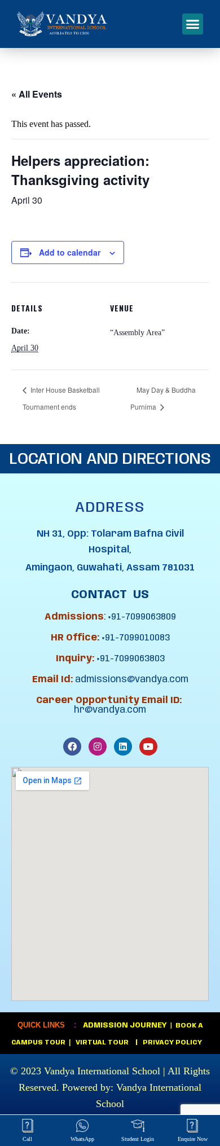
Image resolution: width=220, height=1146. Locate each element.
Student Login (137, 1139)
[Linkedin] (123, 746)
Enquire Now (193, 1139)
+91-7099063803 (130, 659)
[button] (193, 24)
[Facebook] (72, 746)
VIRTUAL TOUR (104, 1042)
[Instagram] (98, 746)
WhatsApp (82, 1139)
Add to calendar (69, 252)
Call (27, 1139)
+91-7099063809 (142, 617)
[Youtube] (148, 746)
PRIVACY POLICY (171, 1042)
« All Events (36, 93)
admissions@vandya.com (131, 679)
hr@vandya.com (110, 710)
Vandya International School (102, 1071)
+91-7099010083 (136, 638)
